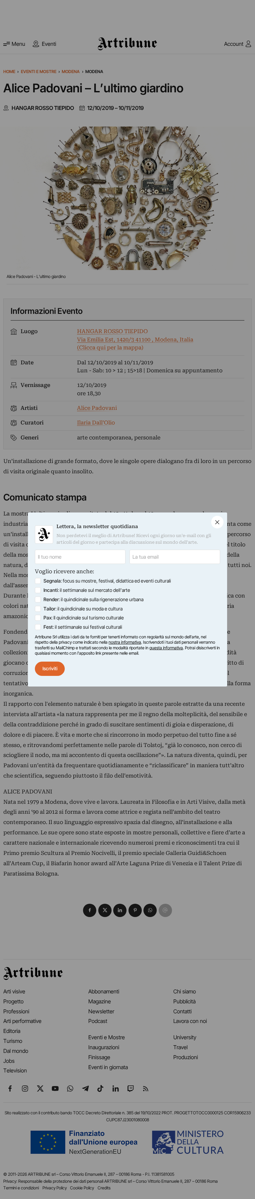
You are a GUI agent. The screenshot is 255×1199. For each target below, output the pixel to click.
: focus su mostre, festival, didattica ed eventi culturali (107, 581)
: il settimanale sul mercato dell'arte (86, 590)
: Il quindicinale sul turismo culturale (83, 617)
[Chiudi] (217, 522)
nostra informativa (125, 642)
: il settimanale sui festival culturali (82, 627)
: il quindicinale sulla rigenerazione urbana (93, 599)
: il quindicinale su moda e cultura (83, 608)
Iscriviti (49, 668)
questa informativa (166, 647)
